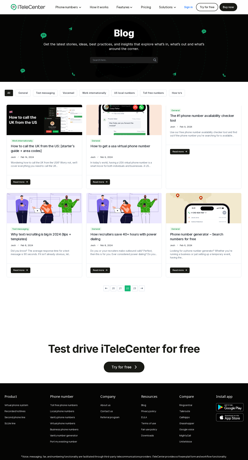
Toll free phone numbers (64, 405)
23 (134, 288)
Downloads (147, 435)
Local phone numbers (62, 411)
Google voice (186, 429)
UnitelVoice (185, 441)
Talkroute (184, 411)
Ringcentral (185, 405)
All (8, 92)
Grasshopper (186, 423)
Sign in (188, 7)
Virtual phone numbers (62, 423)
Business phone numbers (64, 429)
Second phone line (15, 417)
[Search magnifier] (155, 60)
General (23, 92)
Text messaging (45, 92)
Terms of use (148, 423)
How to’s (177, 92)
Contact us (106, 411)
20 (113, 288)
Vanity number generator (64, 435)
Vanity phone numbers (62, 417)
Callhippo (184, 417)
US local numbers (124, 92)
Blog (143, 405)
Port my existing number (63, 441)
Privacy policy (148, 411)
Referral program (109, 417)
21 (120, 288)
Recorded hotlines (15, 411)
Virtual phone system (16, 405)
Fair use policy (149, 429)
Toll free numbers (153, 92)
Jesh (13, 157)
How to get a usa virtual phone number (120, 146)
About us (105, 405)
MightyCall (185, 435)
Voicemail (68, 92)
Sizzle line (10, 423)
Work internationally (94, 92)
